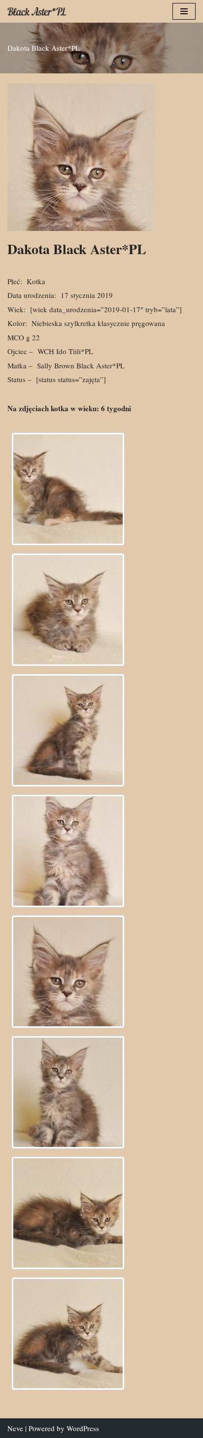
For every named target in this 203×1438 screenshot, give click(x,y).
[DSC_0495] (68, 971)
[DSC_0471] (68, 489)
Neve (15, 1428)
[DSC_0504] (68, 1092)
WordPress (83, 1428)
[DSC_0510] (68, 1333)
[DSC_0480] (68, 730)
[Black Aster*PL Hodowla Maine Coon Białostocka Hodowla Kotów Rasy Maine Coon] (37, 11)
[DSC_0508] (68, 1213)
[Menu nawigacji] (184, 11)
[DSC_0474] (68, 609)
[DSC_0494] (68, 851)
